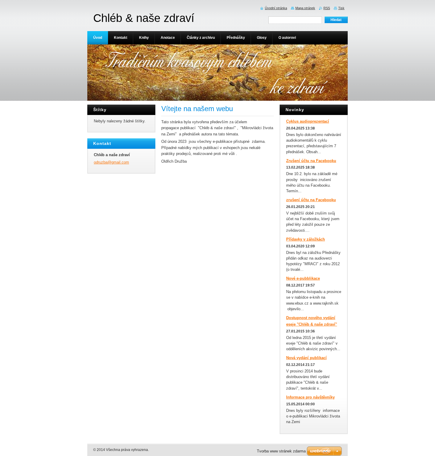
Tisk (341, 8)
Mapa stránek (305, 8)
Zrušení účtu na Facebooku (311, 161)
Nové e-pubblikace (303, 278)
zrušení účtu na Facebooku (311, 200)
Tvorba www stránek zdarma (281, 451)
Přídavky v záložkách (305, 239)
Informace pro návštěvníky (310, 397)
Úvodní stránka (276, 8)
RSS (326, 8)
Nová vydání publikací (306, 358)
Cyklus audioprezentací (307, 121)
